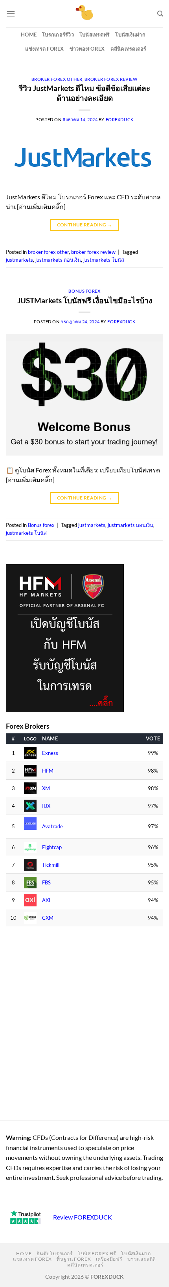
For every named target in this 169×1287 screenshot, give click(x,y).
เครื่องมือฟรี (109, 1259)
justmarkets (19, 260)
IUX (46, 806)
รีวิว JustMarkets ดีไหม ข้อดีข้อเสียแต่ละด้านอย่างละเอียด (84, 93)
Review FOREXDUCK (82, 1217)
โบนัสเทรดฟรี (94, 34)
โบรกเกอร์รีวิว (58, 34)
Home (29, 34)
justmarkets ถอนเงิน (58, 260)
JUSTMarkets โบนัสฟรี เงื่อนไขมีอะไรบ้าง (84, 300)
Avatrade (52, 826)
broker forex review (111, 79)
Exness (50, 753)
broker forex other (57, 79)
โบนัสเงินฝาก (130, 34)
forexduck (120, 119)
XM (46, 788)
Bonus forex (84, 290)
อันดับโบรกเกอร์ (55, 1253)
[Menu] (10, 13)
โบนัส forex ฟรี (97, 1253)
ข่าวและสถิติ (141, 1259)
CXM (47, 918)
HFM (47, 771)
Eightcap (52, 847)
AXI (46, 900)
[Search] (160, 13)
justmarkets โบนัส (103, 260)
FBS (46, 883)
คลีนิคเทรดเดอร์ (128, 49)
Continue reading (84, 225)
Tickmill (50, 865)
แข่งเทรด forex (44, 49)
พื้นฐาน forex (74, 1259)
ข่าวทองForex (87, 49)
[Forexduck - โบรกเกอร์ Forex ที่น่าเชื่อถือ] (85, 14)
